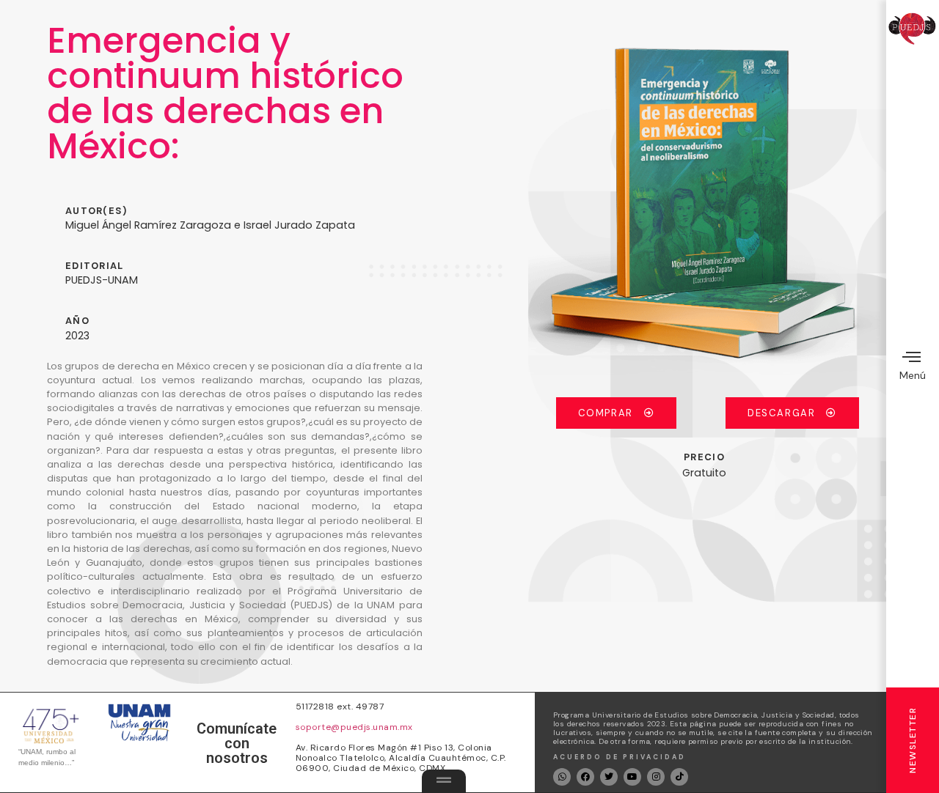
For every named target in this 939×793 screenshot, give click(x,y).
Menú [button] (912, 375)
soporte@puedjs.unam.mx (354, 727)
